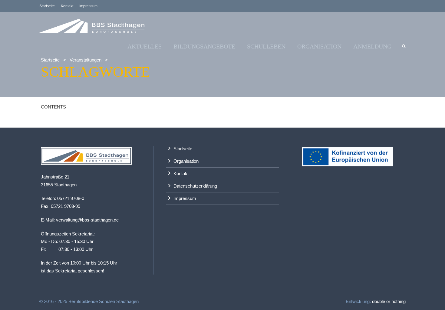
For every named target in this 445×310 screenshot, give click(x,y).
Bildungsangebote (204, 46)
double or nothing (389, 301)
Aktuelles (144, 46)
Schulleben (266, 46)
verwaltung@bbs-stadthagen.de (87, 219)
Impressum (88, 6)
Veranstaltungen (85, 59)
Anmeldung (372, 46)
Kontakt (67, 6)
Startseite (47, 6)
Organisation (319, 46)
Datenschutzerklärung (195, 185)
